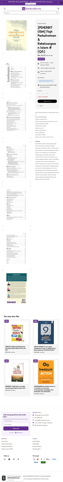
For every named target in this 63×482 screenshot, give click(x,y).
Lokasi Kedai (36, 441)
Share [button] (41, 105)
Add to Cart (47, 101)
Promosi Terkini (37, 446)
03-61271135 (38, 417)
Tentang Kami (36, 449)
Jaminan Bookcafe (6, 444)
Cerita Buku (36, 444)
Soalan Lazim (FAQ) (7, 449)
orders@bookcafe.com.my (42, 420)
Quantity (40, 90)
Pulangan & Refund (6, 446)
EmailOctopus (19, 432)
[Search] (56, 12)
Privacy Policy (28, 479)
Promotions (41, 77)
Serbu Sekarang (37, 4)
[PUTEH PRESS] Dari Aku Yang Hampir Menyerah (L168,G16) (14, 478)
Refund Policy (36, 479)
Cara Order (4, 441)
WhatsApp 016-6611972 (42, 415)
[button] (4, 8)
